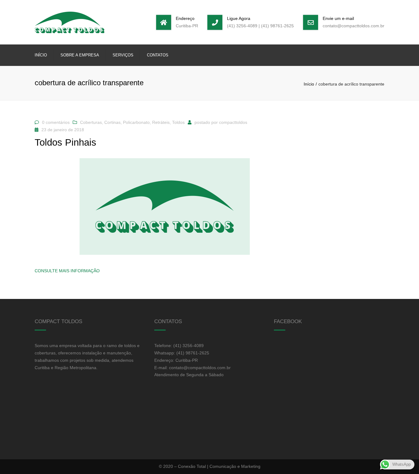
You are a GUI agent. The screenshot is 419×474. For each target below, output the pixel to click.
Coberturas (91, 122)
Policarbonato (136, 122)
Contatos (157, 55)
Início (41, 55)
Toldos (178, 122)
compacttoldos (233, 122)
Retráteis (161, 122)
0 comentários (56, 122)
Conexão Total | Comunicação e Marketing (219, 466)
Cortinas (112, 122)
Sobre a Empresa (79, 55)
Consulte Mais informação (67, 270)
